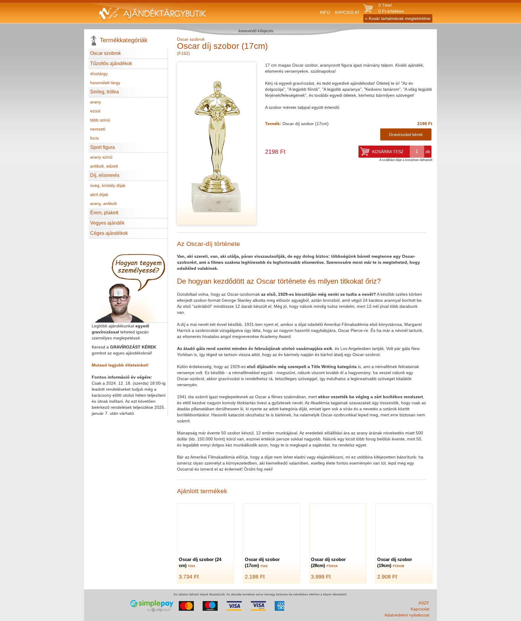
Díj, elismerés (104, 175)
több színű (100, 120)
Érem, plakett (104, 212)
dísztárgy (99, 73)
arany (95, 101)
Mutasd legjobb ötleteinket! (120, 365)
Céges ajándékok (109, 233)
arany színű (101, 157)
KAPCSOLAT (347, 12)
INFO (325, 12)
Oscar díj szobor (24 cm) (200, 562)
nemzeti (97, 129)
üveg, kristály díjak (107, 185)
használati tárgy (105, 82)
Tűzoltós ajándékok (111, 63)
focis (94, 138)
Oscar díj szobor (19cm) (394, 562)
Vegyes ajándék (107, 222)
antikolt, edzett (104, 166)
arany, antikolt (103, 203)
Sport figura (102, 147)
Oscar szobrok (105, 53)
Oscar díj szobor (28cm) (328, 562)
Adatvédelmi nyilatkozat (406, 615)
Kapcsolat (420, 609)
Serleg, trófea (104, 91)
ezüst (95, 111)
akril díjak (99, 194)
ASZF (423, 603)
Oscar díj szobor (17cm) (262, 562)
